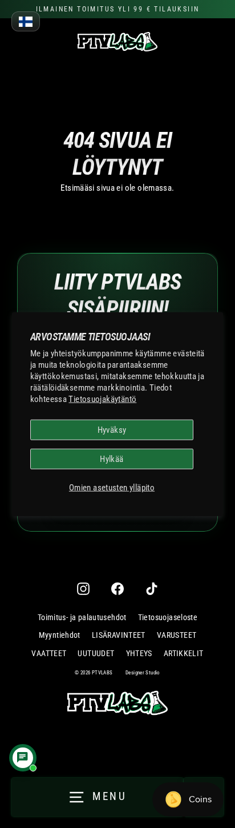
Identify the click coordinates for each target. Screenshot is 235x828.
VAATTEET (48, 653)
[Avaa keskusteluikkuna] (23, 757)
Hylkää (111, 459)
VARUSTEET (176, 635)
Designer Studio (142, 673)
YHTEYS (139, 653)
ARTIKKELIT (184, 653)
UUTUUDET (96, 653)
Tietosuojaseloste (168, 617)
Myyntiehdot (59, 635)
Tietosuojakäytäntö (102, 398)
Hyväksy (112, 429)
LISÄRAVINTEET (118, 635)
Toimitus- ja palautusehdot (82, 617)
